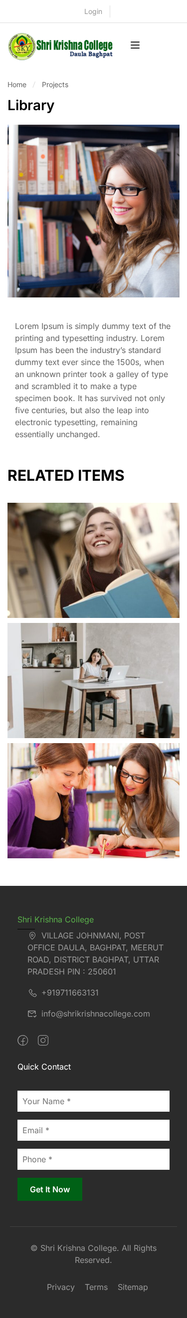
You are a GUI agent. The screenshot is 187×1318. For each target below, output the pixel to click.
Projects (55, 84)
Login (93, 11)
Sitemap (133, 1287)
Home (16, 84)
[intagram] (43, 1041)
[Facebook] (22, 1041)
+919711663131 (70, 992)
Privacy (61, 1287)
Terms (96, 1287)
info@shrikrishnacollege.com (95, 1014)
